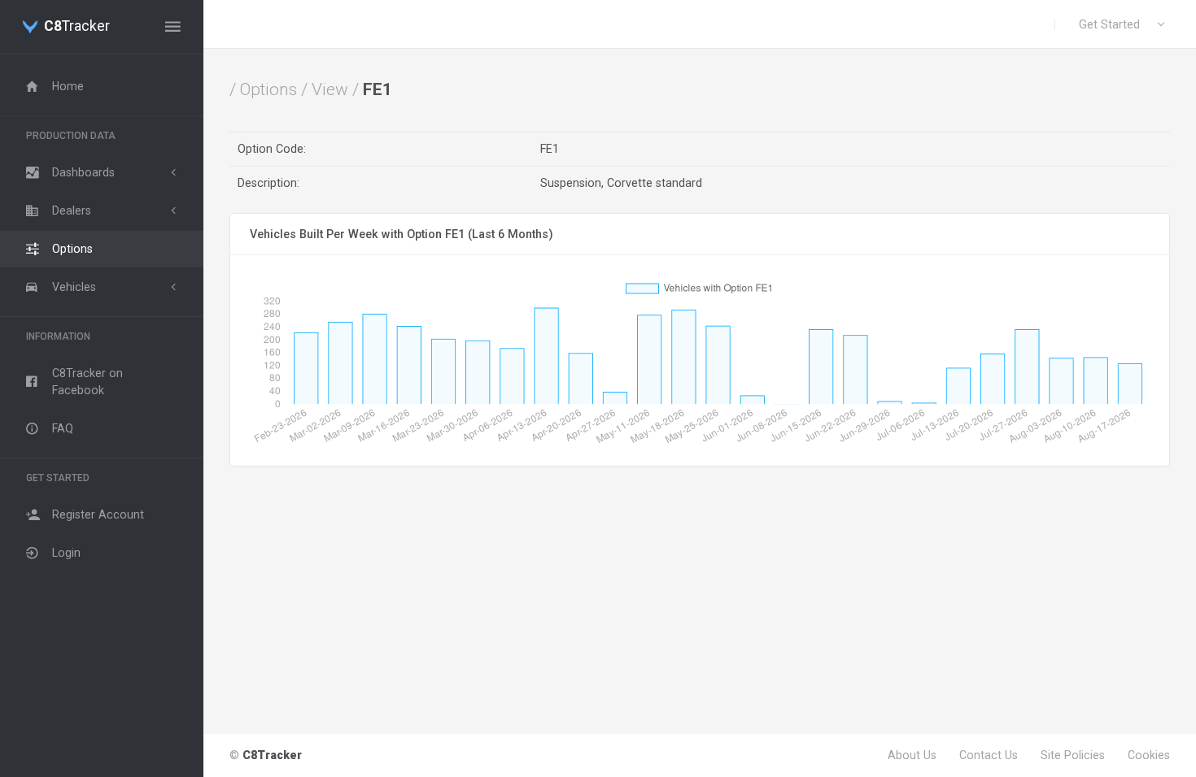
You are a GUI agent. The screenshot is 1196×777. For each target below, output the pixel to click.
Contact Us (988, 755)
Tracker (77, 27)
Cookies (1149, 755)
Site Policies (1073, 755)
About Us (912, 755)
